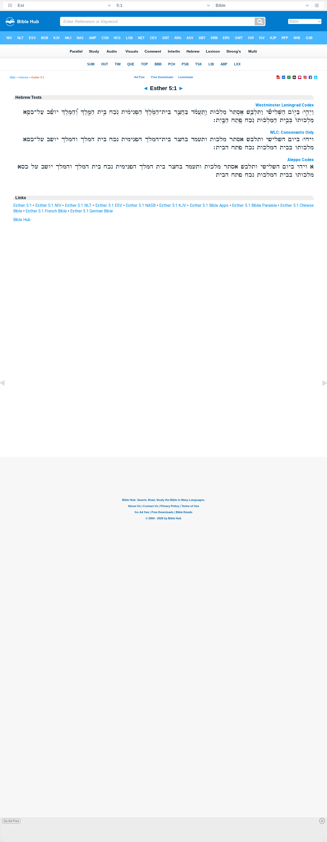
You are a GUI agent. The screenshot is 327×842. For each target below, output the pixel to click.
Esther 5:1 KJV (172, 205)
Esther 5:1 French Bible (46, 211)
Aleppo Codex (300, 159)
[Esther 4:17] (6, 394)
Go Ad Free (11, 821)
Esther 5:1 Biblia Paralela (254, 205)
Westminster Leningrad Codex (284, 105)
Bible (13, 77)
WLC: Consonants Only (292, 132)
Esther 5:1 (22, 205)
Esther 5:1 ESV (108, 205)
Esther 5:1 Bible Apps (209, 205)
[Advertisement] (163, 425)
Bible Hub (21, 219)
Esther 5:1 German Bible (91, 211)
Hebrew (23, 77)
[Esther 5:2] (320, 394)
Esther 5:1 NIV (48, 205)
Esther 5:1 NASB (141, 205)
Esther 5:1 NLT (78, 205)
